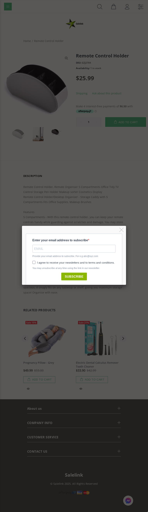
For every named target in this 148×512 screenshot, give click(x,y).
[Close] (121, 230)
